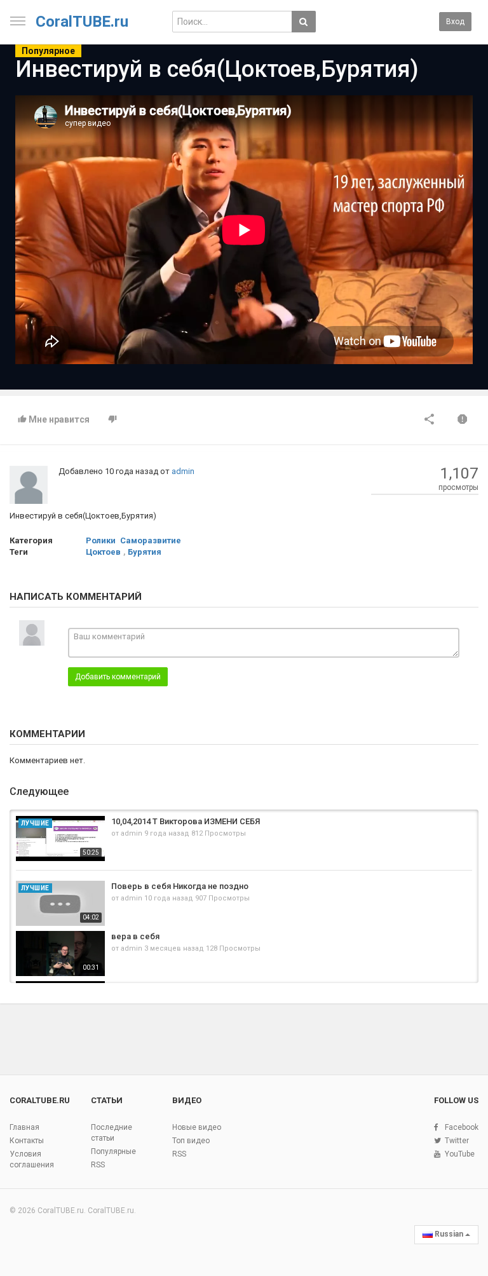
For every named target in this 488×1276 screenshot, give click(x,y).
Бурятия (144, 552)
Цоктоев (103, 552)
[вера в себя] (60, 953)
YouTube (460, 1154)
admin (183, 471)
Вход (455, 21)
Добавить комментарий (118, 676)
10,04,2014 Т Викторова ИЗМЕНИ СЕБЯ (185, 821)
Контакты (27, 1140)
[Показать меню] (18, 21)
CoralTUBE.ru (82, 22)
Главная (24, 1127)
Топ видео (191, 1140)
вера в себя (135, 936)
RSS (98, 1164)
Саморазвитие (150, 540)
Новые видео (196, 1127)
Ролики (101, 540)
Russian (449, 1234)
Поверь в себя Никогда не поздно (179, 886)
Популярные (113, 1151)
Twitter (457, 1140)
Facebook (461, 1127)
